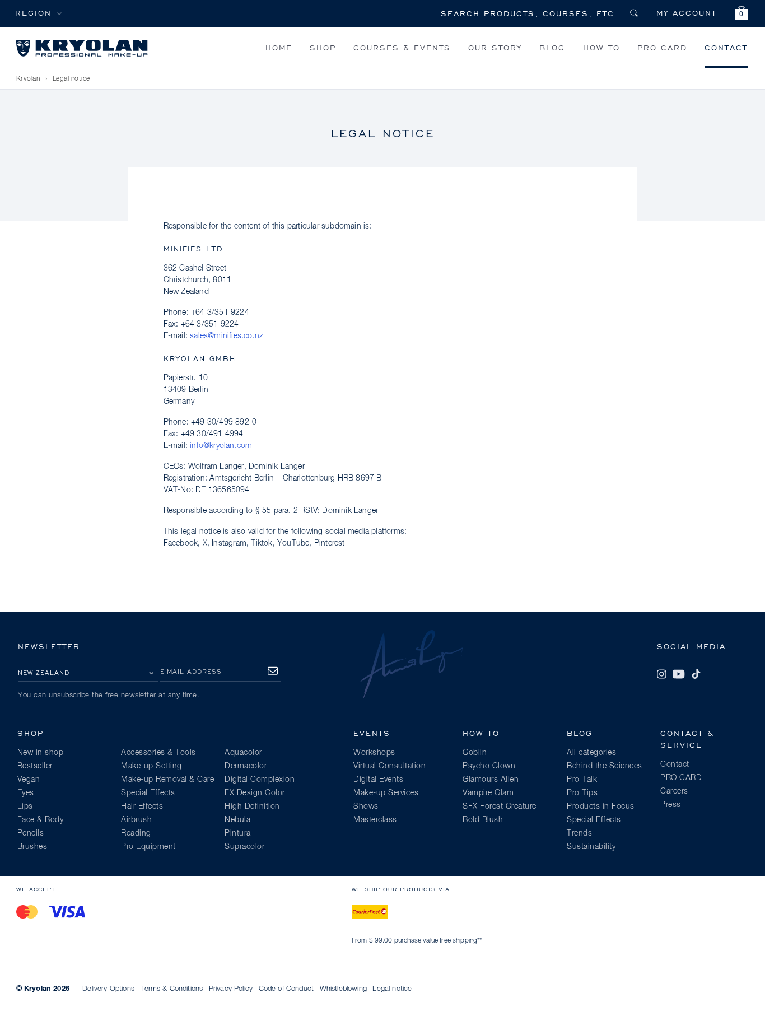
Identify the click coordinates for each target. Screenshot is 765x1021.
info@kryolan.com (221, 446)
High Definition (252, 806)
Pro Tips (582, 793)
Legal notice (392, 988)
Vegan (28, 780)
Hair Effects (142, 806)
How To (601, 47)
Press (670, 805)
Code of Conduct (286, 988)
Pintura (238, 833)
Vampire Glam (488, 793)
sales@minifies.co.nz (226, 336)
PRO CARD (662, 47)
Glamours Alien (491, 780)
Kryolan (28, 79)
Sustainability (591, 847)
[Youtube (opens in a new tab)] (679, 674)
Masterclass (375, 820)
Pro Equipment (148, 847)
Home (278, 47)
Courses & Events (402, 47)
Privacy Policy (231, 988)
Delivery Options (108, 988)
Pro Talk (582, 780)
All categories (591, 753)
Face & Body (40, 820)
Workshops (374, 753)
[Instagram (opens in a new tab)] (661, 674)
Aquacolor (243, 753)
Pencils (30, 833)
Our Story (495, 47)
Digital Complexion (260, 780)
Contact (726, 47)
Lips (25, 806)
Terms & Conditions (171, 988)
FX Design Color (255, 793)
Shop (323, 47)
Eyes (25, 793)
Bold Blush (483, 820)
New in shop (40, 753)
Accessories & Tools (158, 753)
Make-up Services (385, 793)
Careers (674, 791)
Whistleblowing (343, 988)
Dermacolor (246, 766)
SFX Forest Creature (500, 806)
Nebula (237, 820)
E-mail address (191, 671)
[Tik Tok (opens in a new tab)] (696, 674)
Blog (552, 47)
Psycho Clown (489, 766)
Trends (579, 833)
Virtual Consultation (389, 766)
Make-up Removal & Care (167, 780)
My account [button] (686, 12)
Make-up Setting (151, 766)
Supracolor (244, 847)
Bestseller (35, 766)
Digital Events (378, 780)
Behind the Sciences (604, 766)
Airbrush (136, 820)
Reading (136, 833)
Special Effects (148, 793)
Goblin (475, 753)
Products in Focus (601, 806)
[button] (741, 14)
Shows (366, 806)
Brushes (32, 847)
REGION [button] (33, 12)
